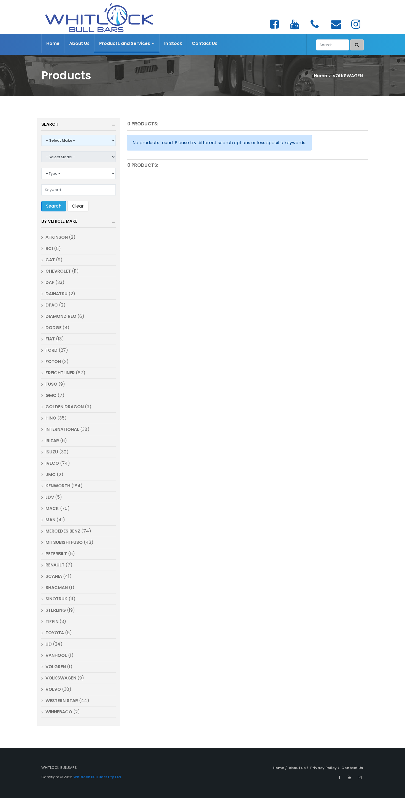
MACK (52, 508)
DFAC (51, 305)
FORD (51, 350)
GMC (50, 395)
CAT (50, 260)
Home (53, 43)
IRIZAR (52, 440)
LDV (49, 497)
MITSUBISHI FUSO (64, 542)
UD (48, 644)
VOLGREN (55, 666)
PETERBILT (56, 553)
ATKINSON (56, 237)
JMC (50, 474)
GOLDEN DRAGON (64, 407)
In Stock (173, 43)
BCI (49, 248)
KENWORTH (57, 486)
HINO (50, 418)
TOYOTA (54, 633)
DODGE (54, 327)
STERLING (55, 610)
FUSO (51, 384)
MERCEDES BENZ (62, 531)
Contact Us (204, 43)
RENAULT (54, 565)
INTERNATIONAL (62, 429)
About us (297, 767)
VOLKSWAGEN (60, 678)
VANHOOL (56, 655)
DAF (49, 282)
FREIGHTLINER (60, 373)
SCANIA (53, 576)
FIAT (50, 339)
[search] (357, 44)
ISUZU (51, 452)
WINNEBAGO (58, 712)
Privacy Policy (323, 767)
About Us (79, 43)
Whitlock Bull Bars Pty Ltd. (97, 777)
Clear (78, 206)
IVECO (52, 463)
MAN (50, 520)
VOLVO (53, 689)
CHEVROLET (58, 271)
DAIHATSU (56, 294)
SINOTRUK (57, 599)
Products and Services (125, 43)
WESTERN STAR (61, 700)
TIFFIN (51, 621)
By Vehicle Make (59, 221)
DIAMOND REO (60, 316)
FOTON (53, 361)
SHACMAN (56, 587)
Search (49, 124)
